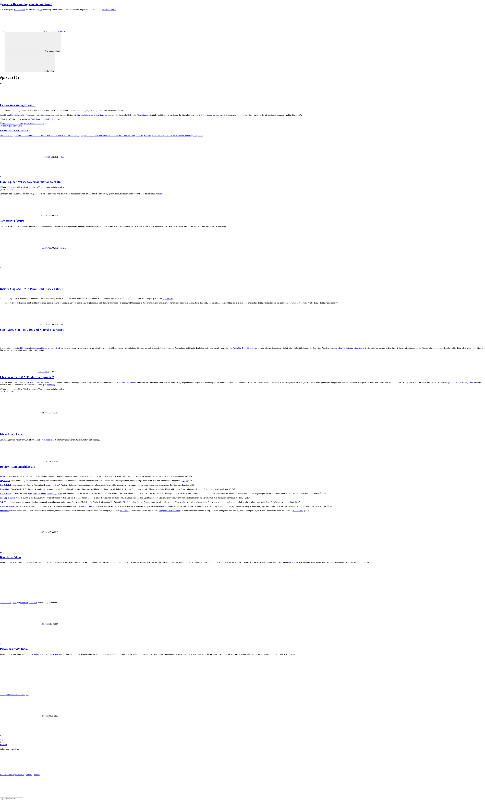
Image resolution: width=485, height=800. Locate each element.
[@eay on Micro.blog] (96, 770)
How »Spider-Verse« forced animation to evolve (31, 181)
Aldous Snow (298, 511)
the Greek (124, 511)
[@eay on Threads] (134, 770)
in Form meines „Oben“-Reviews (47, 654)
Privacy (29, 775)
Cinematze (33, 602)
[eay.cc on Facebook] (211, 770)
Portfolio (346, 348)
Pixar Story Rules (12, 434)
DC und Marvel (253, 348)
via (27, 694)
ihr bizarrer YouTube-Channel (123, 382)
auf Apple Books (34, 119)
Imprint (37, 775)
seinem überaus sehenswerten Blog (49, 348)
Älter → (3, 742)
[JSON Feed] (249, 770)
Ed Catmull (109, 115)
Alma (11, 562)
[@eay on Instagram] (173, 770)
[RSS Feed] (288, 770)
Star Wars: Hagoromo (464, 382)
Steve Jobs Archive (18, 115)
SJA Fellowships (205, 115)
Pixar (289, 562)
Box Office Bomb (90, 506)
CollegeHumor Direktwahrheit (13, 694)
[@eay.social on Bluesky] (57, 770)
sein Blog (338, 348)
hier (30, 493)
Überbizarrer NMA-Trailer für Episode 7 (27, 377)
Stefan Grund (19, 9)
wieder (95, 654)
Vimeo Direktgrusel (8, 602)
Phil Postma (25, 348)
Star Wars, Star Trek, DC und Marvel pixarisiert (32, 329)
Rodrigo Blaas (35, 562)
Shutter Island (172, 476)
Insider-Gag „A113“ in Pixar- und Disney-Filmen (32, 289)
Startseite (3, 745)
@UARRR (167, 298)
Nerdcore (50, 385)
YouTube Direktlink (9, 189)
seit (39, 493)
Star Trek (242, 348)
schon (35, 493)
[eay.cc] (26, 4)
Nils (161, 194)
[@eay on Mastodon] (19, 770)
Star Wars (233, 348)
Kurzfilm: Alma (10, 557)
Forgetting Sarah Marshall (169, 511)
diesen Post (39, 115)
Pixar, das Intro (14, 649)
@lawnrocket (47, 440)
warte (60, 493)
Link (62, 157)
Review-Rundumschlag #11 (17, 466)
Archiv (3, 740)
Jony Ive (89, 115)
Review (63, 248)
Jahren (43, 493)
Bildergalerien (359, 348)
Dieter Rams (99, 115)
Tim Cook (81, 115)
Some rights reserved (12, 775)
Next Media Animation (31, 382)
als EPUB (49, 119)
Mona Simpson (143, 115)
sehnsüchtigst (52, 493)
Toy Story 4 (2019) (12, 220)
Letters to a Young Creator (17, 105)
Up (184, 481)
